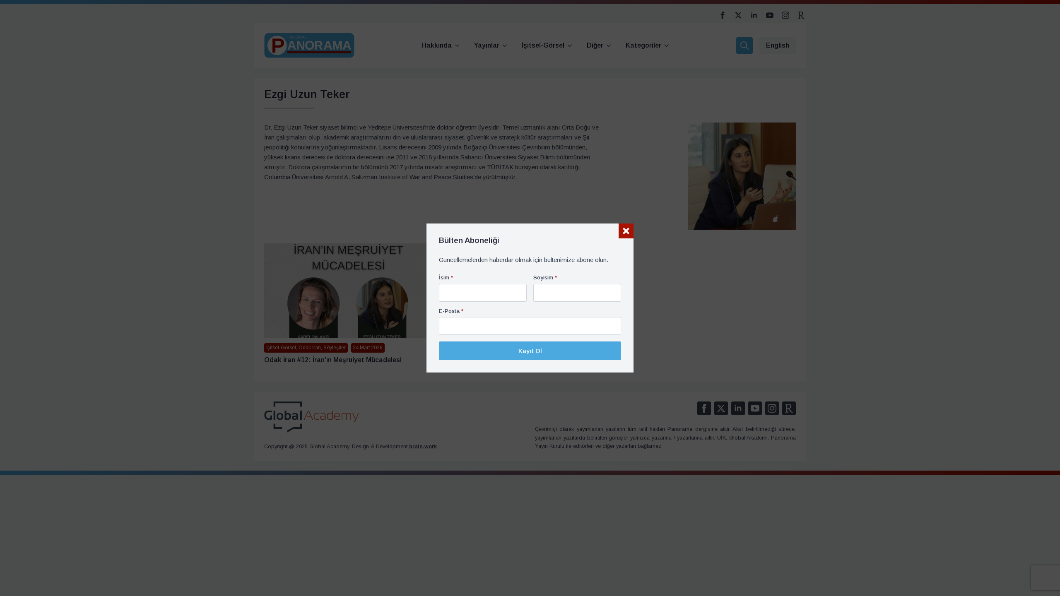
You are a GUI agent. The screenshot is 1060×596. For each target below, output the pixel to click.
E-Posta (451, 311)
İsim (446, 278)
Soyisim (545, 278)
